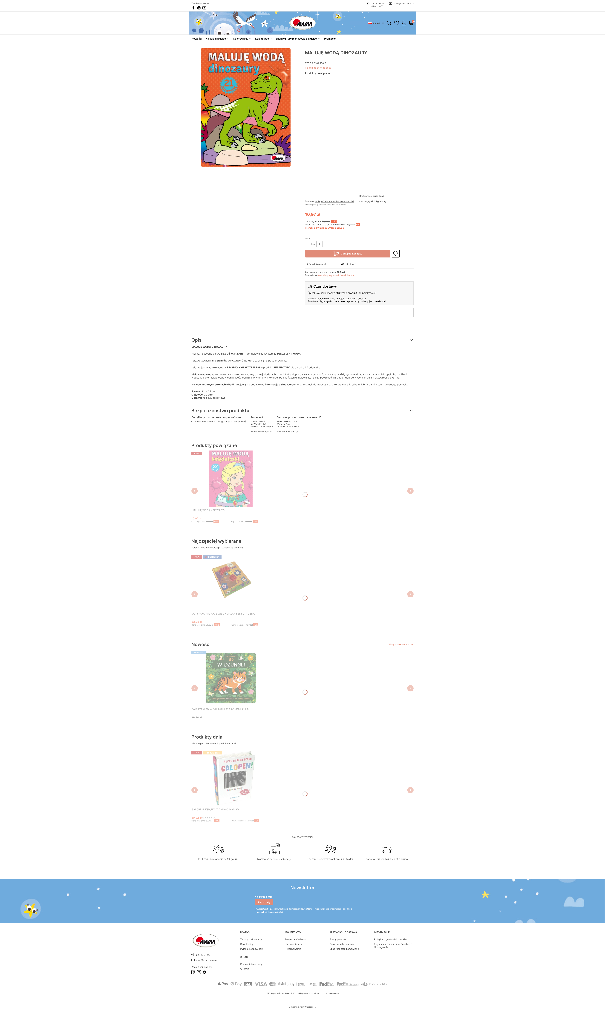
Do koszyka (227, 527)
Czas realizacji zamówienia (344, 948)
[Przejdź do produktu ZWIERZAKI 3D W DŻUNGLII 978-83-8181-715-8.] (230, 678)
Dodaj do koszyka (351, 253)
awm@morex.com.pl (404, 3)
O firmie (244, 968)
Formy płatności (338, 939)
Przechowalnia (293, 948)
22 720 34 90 (377, 3)
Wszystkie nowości (399, 644)
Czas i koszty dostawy (341, 944)
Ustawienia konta (294, 944)
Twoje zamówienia (295, 939)
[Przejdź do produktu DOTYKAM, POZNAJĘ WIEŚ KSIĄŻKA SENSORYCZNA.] (230, 582)
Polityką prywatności (273, 912)
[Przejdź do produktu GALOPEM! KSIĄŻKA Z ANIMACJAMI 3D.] (232, 778)
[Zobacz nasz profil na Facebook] (193, 7)
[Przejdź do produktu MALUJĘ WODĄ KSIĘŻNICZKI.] (230, 479)
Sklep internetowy (301, 1007)
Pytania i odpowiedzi (251, 948)
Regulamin (272, 909)
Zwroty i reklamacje (251, 939)
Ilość (307, 238)
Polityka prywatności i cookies (391, 939)
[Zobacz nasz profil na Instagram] (199, 7)
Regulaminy (246, 944)
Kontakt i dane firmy (251, 964)
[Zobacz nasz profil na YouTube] (204, 7)
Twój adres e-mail (263, 896)
